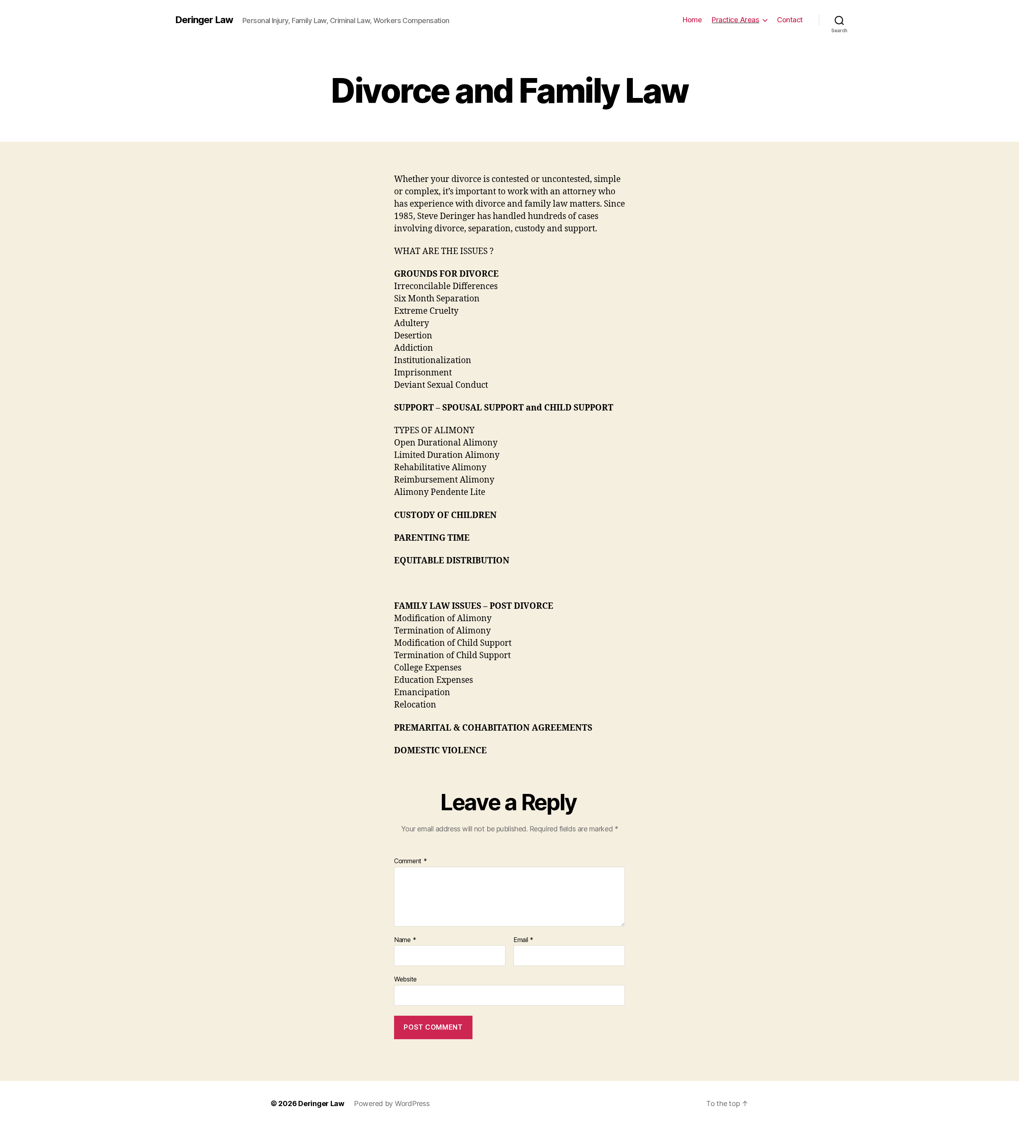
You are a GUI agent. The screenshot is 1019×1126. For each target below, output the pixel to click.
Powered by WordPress (392, 1103)
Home (692, 20)
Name (405, 940)
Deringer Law (204, 20)
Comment (410, 861)
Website (405, 979)
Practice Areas (735, 20)
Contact (790, 20)
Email (523, 940)
